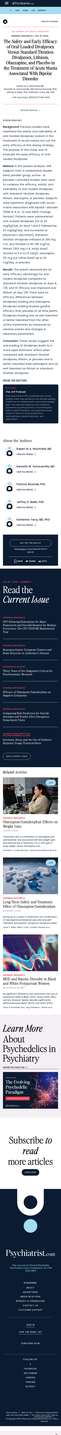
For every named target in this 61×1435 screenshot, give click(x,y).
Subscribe (30, 1172)
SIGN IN (30, 1324)
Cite (33, 10)
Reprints (42, 10)
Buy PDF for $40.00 (30, 543)
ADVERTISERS (30, 1292)
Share (25, 10)
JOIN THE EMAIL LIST (30, 1331)
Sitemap (44, 1421)
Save (17, 10)
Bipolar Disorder (50, 21)
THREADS (30, 1382)
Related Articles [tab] (29, 110)
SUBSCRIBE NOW (30, 1343)
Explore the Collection (14, 1067)
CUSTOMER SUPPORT (30, 1309)
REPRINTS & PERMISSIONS (30, 1301)
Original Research (21, 35)
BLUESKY (30, 1386)
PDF (11, 10)
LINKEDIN (30, 1377)
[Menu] (6, 3)
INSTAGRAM (30, 1373)
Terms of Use (26, 1412)
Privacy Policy (11, 1412)
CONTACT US (30, 1305)
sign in (23, 549)
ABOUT (30, 1287)
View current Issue (17, 756)
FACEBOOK (30, 1368)
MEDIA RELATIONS (30, 1296)
